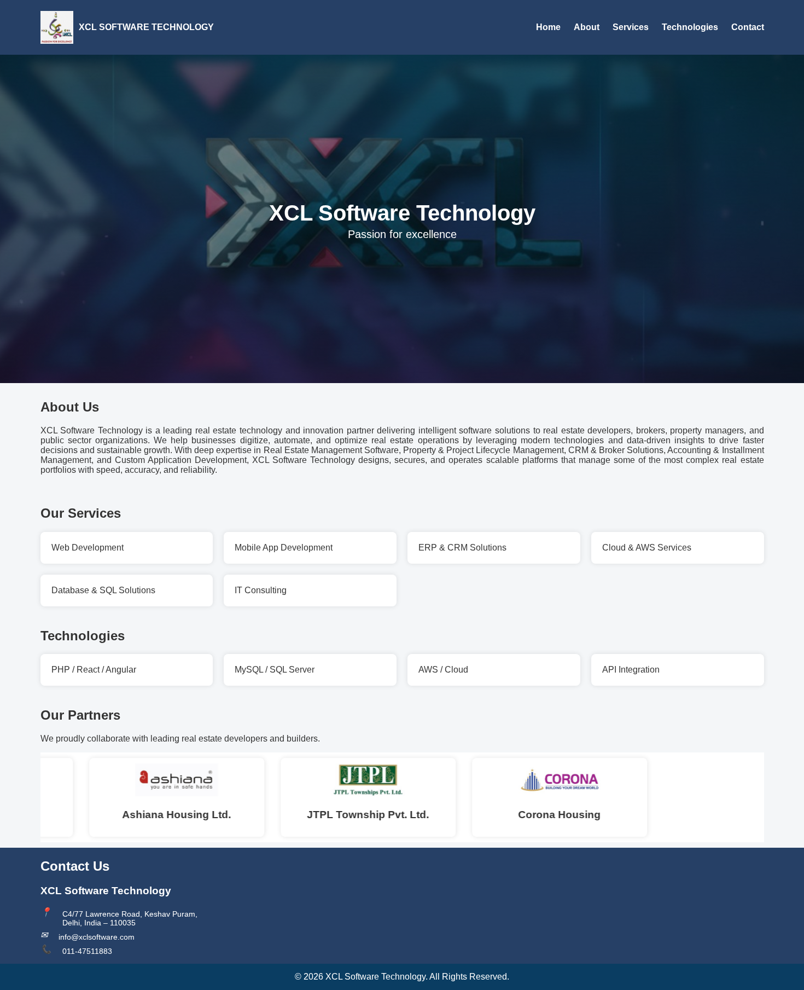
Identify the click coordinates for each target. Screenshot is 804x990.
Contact (747, 27)
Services (631, 27)
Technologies (690, 27)
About (586, 27)
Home (548, 27)
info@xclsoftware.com (97, 937)
